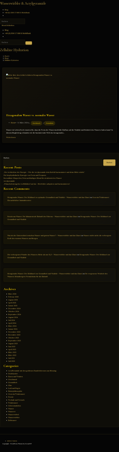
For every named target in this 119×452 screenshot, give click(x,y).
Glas (10, 385)
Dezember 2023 (14, 332)
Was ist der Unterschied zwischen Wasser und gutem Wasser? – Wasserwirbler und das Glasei (44, 235)
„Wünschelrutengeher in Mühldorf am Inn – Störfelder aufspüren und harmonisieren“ (37, 184)
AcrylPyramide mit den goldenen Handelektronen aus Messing (32, 371)
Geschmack (36, 123)
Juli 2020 (11, 361)
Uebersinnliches (14, 406)
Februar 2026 (13, 297)
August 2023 (13, 343)
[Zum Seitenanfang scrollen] (0, 450)
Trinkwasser (13, 403)
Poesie (10, 397)
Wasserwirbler (14, 417)
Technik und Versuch (16, 400)
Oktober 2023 (13, 338)
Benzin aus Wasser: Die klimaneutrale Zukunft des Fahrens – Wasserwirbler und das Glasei (42, 216)
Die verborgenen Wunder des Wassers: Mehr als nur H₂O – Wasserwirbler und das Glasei (42, 255)
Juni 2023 (11, 346)
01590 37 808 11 (12, 441)
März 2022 (12, 355)
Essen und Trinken (15, 377)
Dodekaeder (13, 374)
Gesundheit (49, 123)
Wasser (11, 409)
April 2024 (12, 323)
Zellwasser (12, 420)
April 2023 (12, 349)
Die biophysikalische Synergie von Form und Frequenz (25, 175)
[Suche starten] (28, 43)
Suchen (6, 158)
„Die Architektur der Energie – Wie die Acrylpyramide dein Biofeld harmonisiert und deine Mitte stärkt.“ (44, 172)
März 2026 (12, 294)
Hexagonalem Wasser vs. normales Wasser (30, 115)
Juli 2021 (11, 358)
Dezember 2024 (14, 308)
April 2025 (12, 303)
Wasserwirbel (13, 415)
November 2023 (14, 335)
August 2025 (13, 300)
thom (13, 123)
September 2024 (14, 314)
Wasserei (11, 412)
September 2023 (14, 341)
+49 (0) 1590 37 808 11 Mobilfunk (18, 33)
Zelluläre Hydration (12, 60)
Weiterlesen (11, 137)
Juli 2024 (11, 320)
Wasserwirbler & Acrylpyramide (23, 3)
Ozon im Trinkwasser (16, 394)
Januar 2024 (12, 329)
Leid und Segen (14, 388)
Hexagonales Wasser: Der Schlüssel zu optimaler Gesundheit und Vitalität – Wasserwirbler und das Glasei (48, 197)
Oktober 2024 (13, 311)
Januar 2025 (12, 306)
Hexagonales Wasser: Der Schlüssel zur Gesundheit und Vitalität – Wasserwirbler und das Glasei (44, 274)
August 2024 (13, 317)
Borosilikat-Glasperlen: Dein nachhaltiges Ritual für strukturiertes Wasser (33, 178)
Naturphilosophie (15, 391)
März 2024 (12, 326)
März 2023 (12, 352)
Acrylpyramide (9, 181)
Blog (6, 30)
